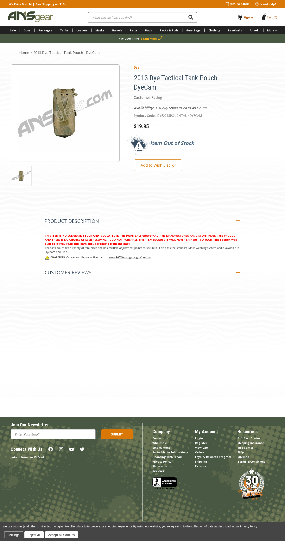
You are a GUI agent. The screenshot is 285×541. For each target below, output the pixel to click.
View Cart (201, 447)
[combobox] (142, 17)
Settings (14, 535)
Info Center (245, 447)
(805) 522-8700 (239, 4)
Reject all (34, 535)
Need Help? (268, 4)
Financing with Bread (167, 457)
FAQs (241, 452)
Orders (200, 452)
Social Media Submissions (170, 452)
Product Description (72, 221)
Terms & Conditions (251, 461)
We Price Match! (20, 4)
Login (199, 438)
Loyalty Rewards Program (213, 457)
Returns (200, 466)
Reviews (158, 471)
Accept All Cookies (61, 535)
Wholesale (159, 443)
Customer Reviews (68, 272)
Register (201, 443)
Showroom (159, 466)
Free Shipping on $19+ (50, 4)
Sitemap (243, 457)
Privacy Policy (161, 461)
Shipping (201, 461)
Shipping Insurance (251, 443)
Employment (161, 447)
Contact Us (160, 438)
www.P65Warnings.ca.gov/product (130, 257)
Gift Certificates (249, 438)
